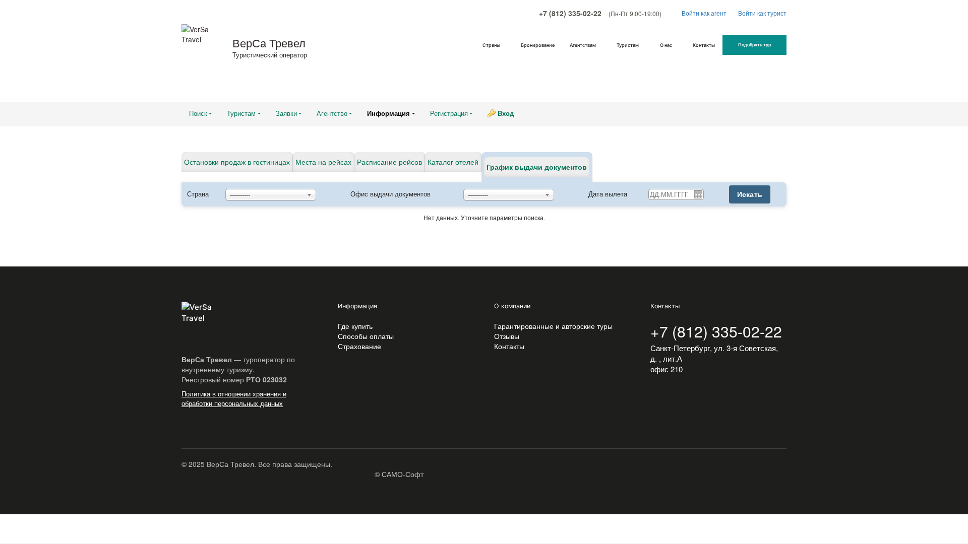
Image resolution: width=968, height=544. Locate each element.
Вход (506, 113)
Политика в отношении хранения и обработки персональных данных (234, 398)
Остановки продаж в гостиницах (237, 162)
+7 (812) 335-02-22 (570, 13)
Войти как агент (705, 13)
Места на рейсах (323, 162)
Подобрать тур (754, 44)
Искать (750, 194)
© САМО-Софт (399, 474)
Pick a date (697, 193)
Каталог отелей (453, 162)
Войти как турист (762, 13)
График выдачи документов (537, 167)
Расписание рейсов (389, 162)
